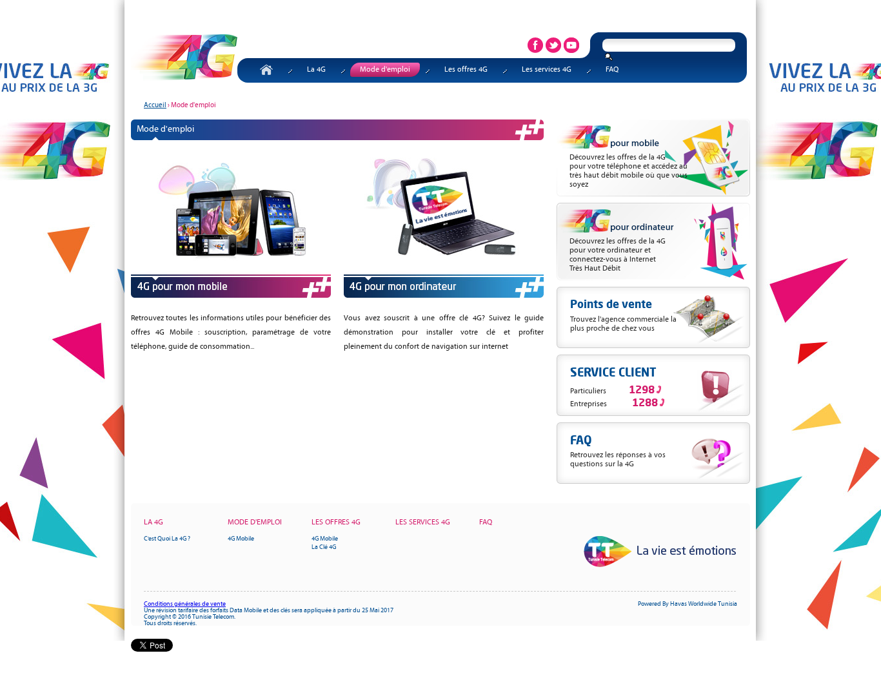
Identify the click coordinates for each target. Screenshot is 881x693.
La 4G (316, 70)
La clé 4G (324, 547)
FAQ (612, 70)
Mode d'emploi (385, 70)
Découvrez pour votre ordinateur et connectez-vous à (617, 255)
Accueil (267, 71)
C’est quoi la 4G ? (167, 539)
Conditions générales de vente (185, 604)
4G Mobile (241, 539)
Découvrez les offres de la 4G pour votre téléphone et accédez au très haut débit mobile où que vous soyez (628, 171)
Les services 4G (546, 70)
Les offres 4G (466, 70)
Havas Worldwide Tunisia (703, 604)
